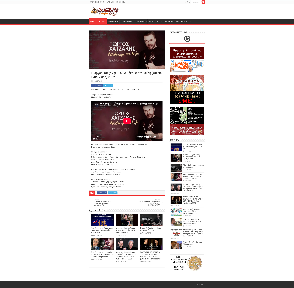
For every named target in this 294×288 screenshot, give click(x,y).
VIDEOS (151, 21)
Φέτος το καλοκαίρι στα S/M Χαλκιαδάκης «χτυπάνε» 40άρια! (192, 211)
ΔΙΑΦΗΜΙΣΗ (110, 2)
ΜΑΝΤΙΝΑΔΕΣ (186, 21)
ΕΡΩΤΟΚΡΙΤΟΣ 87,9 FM (97, 2)
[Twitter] (189, 2)
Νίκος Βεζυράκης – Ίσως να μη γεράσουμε (150, 229)
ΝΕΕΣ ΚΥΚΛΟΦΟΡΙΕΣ (97, 21)
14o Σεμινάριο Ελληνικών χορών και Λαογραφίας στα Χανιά (102, 230)
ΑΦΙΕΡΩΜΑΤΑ (113, 21)
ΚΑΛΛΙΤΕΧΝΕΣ (140, 21)
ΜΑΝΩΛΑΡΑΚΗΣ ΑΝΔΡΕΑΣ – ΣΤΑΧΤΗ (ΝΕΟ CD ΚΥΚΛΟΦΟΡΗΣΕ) (150, 202)
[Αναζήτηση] (203, 2)
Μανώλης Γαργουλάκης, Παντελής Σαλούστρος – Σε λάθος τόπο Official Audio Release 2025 (126, 255)
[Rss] (185, 2)
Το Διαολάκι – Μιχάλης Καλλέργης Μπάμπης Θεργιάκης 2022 (102, 202)
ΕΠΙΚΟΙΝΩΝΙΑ (120, 2)
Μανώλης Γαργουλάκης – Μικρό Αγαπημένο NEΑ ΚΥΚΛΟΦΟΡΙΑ (126, 230)
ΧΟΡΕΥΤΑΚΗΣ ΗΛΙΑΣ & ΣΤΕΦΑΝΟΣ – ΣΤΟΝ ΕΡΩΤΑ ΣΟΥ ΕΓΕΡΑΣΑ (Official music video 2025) (151, 255)
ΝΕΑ (177, 21)
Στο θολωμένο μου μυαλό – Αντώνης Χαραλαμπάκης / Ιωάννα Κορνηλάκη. (102, 254)
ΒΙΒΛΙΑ (159, 21)
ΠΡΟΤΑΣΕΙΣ (169, 21)
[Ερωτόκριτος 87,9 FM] (105, 11)
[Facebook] (187, 2)
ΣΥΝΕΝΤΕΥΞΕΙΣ (126, 21)
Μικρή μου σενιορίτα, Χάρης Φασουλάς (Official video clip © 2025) (192, 221)
